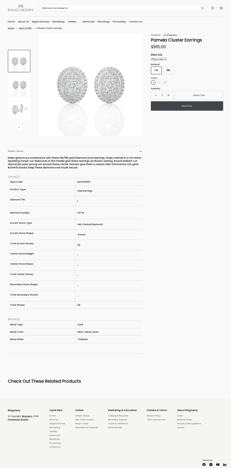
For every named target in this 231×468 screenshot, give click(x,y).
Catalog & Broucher (118, 416)
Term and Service (156, 419)
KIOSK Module (115, 427)
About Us (53, 419)
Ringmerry (27, 416)
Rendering (54, 427)
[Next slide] (19, 127)
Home (11, 28)
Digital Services (57, 423)
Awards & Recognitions (189, 423)
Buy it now (187, 105)
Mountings (54, 439)
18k (170, 71)
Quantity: (156, 88)
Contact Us (55, 446)
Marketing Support (117, 419)
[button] (212, 8)
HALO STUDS (25, 28)
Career (180, 427)
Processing (55, 443)
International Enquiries (86, 427)
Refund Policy (154, 416)
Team (180, 416)
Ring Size (156, 55)
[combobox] (123, 8)
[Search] (203, 8)
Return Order (82, 423)
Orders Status (82, 416)
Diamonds (54, 435)
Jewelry (53, 431)
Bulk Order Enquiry (84, 419)
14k (158, 71)
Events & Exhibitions (118, 423)
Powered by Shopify (18, 419)
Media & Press (184, 419)
